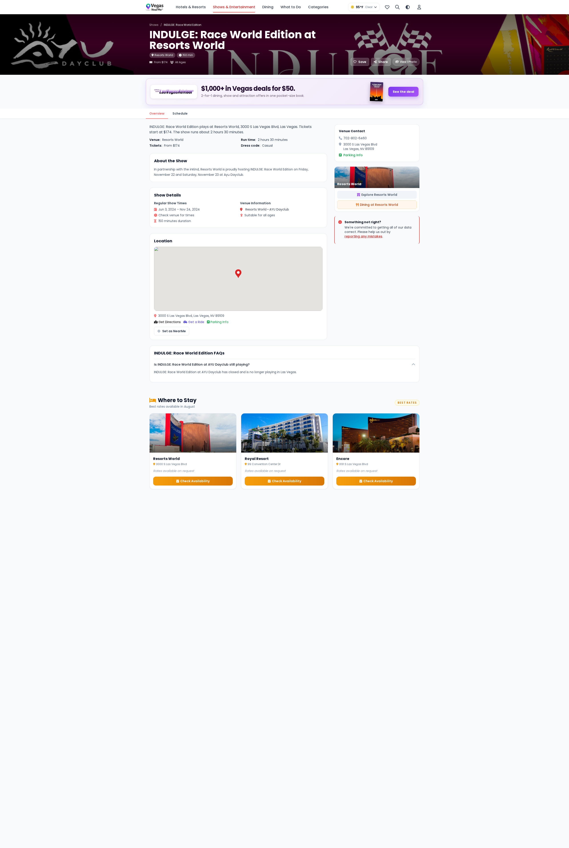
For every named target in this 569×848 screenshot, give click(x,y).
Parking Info (219, 322)
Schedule (180, 113)
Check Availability (195, 481)
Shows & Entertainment (234, 7)
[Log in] (419, 7)
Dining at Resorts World (379, 204)
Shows (153, 25)
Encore (342, 458)
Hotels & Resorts (191, 7)
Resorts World (163, 55)
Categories (318, 7)
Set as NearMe (174, 331)
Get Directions (169, 322)
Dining (267, 7)
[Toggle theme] (408, 7)
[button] (238, 274)
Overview (156, 113)
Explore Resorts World (379, 194)
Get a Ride (196, 322)
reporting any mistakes (363, 236)
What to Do (290, 7)
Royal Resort (257, 458)
